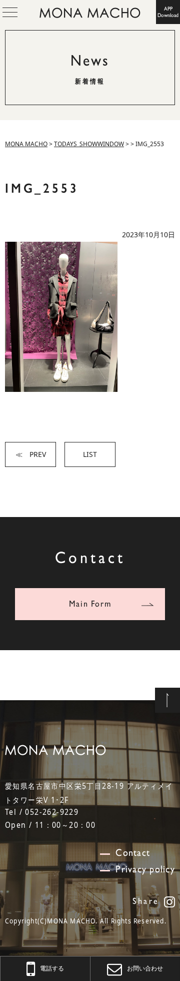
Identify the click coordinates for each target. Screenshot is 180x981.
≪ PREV (31, 454)
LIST (90, 454)
